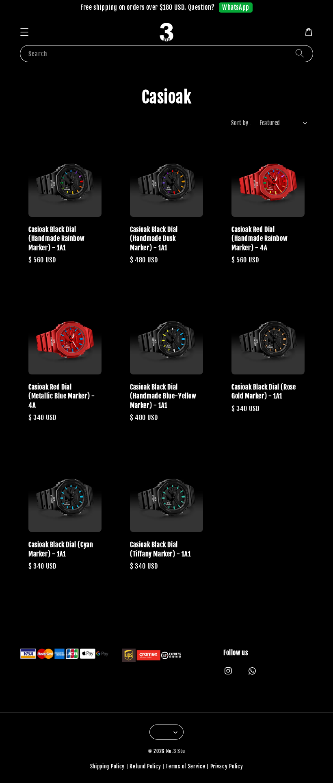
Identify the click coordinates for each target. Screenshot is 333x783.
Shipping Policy (107, 766)
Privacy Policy (226, 766)
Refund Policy (145, 766)
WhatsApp (235, 7)
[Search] (300, 53)
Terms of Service (185, 766)
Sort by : (241, 122)
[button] (24, 32)
